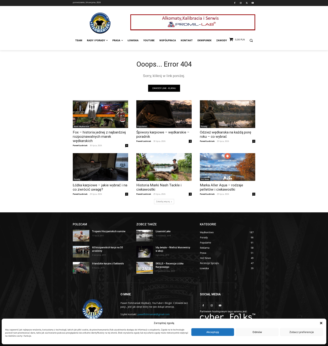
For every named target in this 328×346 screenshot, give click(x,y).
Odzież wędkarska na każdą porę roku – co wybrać (225, 134)
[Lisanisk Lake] (144, 235)
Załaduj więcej (163, 201)
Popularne (142, 126)
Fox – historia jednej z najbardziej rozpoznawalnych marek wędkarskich (99, 136)
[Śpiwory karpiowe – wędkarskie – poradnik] (164, 114)
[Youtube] (252, 3)
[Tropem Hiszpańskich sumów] (81, 235)
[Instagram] (240, 3)
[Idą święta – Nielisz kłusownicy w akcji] (144, 252)
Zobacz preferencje (301, 332)
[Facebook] (234, 3)
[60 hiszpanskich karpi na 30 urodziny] (81, 252)
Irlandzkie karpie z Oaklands (108, 263)
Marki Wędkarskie (81, 126)
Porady (204, 126)
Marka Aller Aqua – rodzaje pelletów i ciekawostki (221, 187)
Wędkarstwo (142, 179)
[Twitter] (246, 3)
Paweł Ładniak (80, 145)
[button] (321, 323)
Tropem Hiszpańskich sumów (108, 231)
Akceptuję (212, 332)
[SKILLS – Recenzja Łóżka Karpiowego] (144, 268)
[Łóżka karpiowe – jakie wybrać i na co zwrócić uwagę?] (100, 167)
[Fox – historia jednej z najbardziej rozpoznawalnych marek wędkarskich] (100, 114)
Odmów (257, 332)
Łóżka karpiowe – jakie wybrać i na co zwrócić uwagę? (100, 187)
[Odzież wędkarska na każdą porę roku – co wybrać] (227, 114)
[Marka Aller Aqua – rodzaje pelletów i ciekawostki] (227, 167)
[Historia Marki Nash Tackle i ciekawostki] (164, 167)
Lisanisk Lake (163, 231)
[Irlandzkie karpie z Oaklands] (81, 268)
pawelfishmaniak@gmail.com (154, 314)
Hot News (205, 179)
